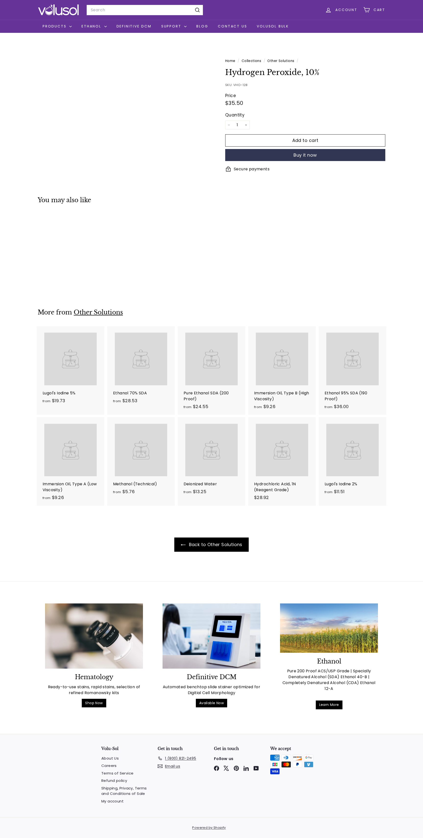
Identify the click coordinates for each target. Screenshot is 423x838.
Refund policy (114, 780)
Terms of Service (117, 773)
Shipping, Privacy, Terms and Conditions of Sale (124, 791)
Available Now (211, 702)
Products (55, 26)
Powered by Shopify (209, 827)
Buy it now (305, 155)
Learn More (329, 704)
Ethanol (92, 26)
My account (112, 801)
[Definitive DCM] (211, 636)
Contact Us (232, 26)
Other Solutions (280, 61)
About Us (110, 758)
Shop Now (94, 702)
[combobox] (145, 10)
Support (172, 26)
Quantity (235, 115)
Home (230, 61)
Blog (202, 26)
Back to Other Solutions (215, 544)
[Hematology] (94, 636)
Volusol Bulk (273, 26)
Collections (252, 61)
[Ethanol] (329, 628)
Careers (109, 765)
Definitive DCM (134, 26)
